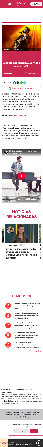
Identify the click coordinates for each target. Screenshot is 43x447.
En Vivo (37, 4)
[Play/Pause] (39, 443)
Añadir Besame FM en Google (23, 88)
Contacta (7, 412)
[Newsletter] (10, 4)
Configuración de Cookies (21, 417)
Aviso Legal (26, 412)
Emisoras (16, 412)
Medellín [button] (12, 442)
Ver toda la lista (35, 351)
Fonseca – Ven (20, 115)
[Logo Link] (21, 4)
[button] (4, 4)
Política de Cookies (29, 415)
